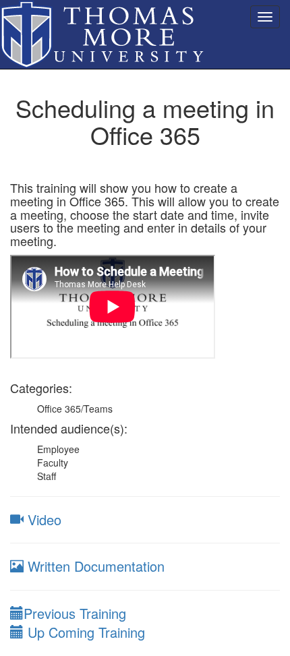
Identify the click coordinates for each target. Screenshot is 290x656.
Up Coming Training (84, 632)
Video (42, 519)
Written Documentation (94, 566)
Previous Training (75, 613)
